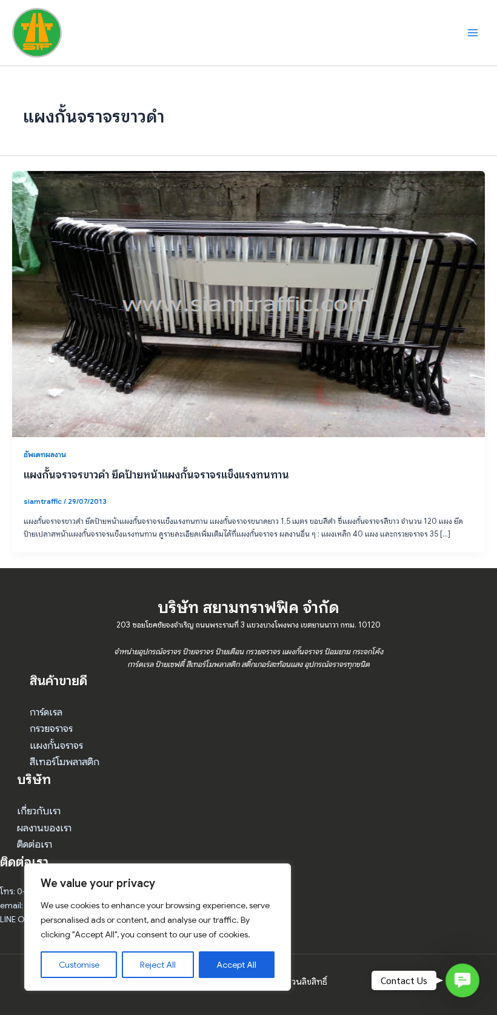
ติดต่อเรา (34, 844)
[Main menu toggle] (473, 32)
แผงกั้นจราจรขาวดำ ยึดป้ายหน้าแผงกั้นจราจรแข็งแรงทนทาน (156, 474)
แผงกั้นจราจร (56, 745)
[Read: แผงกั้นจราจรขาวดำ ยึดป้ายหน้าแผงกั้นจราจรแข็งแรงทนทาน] (248, 304)
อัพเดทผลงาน (45, 455)
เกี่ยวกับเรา (39, 811)
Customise (79, 964)
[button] (462, 980)
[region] (157, 927)
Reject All (158, 964)
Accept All (236, 964)
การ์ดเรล (46, 712)
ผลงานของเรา (44, 828)
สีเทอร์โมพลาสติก (64, 761)
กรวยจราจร (51, 728)
